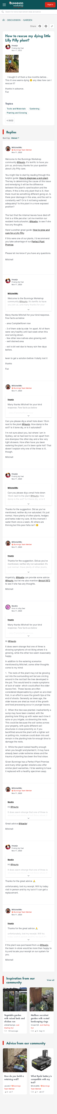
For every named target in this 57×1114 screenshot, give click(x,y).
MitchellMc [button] (17, 147)
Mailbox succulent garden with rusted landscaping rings (40, 1018)
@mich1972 (44, 580)
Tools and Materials (16, 109)
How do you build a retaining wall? (14, 1077)
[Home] (4, 20)
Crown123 (35, 1025)
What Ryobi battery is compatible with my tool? (41, 1079)
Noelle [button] (15, 606)
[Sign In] (50, 4)
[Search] (2, 12)
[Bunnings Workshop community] (16, 4)
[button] (8, 46)
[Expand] (28, 309)
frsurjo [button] (15, 45)
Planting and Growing (17, 113)
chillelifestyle (9, 1025)
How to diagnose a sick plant (33, 178)
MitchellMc (35, 1086)
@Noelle (33, 221)
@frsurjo (21, 162)
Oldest (14, 138)
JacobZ (7, 1086)
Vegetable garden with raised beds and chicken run (14, 1018)
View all (50, 980)
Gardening (34, 109)
